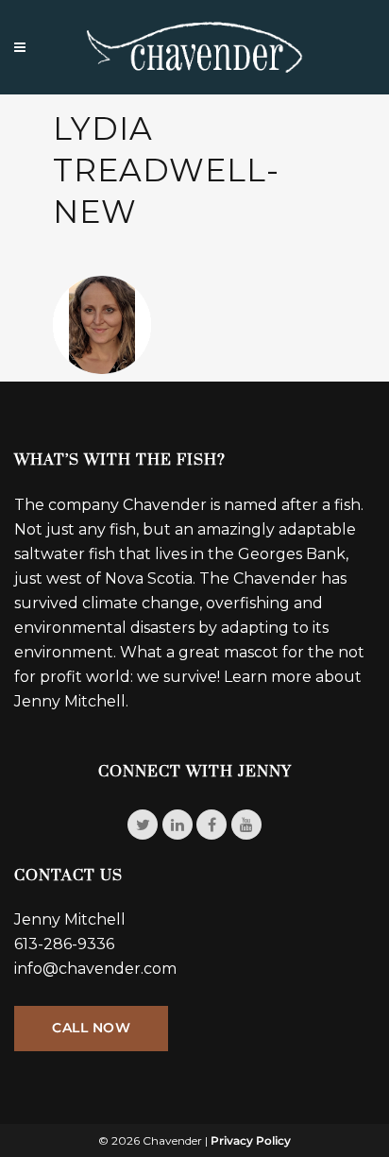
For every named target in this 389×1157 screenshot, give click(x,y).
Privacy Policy (251, 1140)
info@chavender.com (95, 969)
